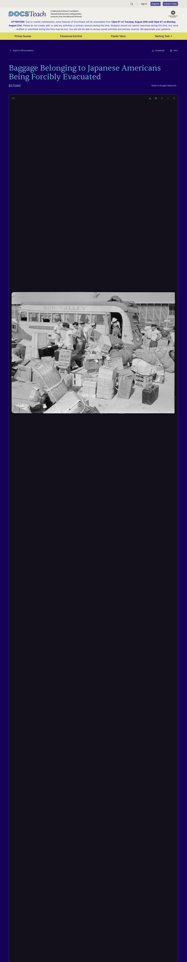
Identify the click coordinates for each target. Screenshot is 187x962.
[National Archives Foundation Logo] (173, 14)
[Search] (132, 3)
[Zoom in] (155, 98)
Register (155, 3)
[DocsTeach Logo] (27, 14)
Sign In (144, 3)
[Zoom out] (161, 98)
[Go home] (168, 98)
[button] (158, 51)
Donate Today (170, 3)
